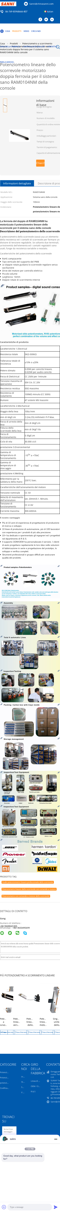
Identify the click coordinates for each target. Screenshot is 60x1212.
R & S (33, 1091)
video (26, 31)
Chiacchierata (40, 163)
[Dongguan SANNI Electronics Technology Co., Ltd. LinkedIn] (53, 19)
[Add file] (4, 1207)
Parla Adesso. (7, 62)
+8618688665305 (8, 926)
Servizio (24, 1087)
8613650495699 (22, 927)
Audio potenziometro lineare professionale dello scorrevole (27, 882)
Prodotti (16, 31)
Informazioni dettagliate (17, 183)
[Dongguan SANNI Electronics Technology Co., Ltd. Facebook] (41, 19)
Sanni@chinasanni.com (41, 3)
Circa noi (36, 31)
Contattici (52, 46)
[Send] (55, 1207)
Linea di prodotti (38, 1081)
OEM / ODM (36, 1086)
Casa (7, 31)
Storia (24, 1081)
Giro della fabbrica (10, 46)
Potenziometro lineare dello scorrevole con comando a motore (29, 889)
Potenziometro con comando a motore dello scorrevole (25, 896)
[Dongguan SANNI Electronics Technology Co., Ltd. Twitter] (47, 19)
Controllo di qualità (33, 46)
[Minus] (56, 1139)
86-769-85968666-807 (16, 12)
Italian (50, 11)
